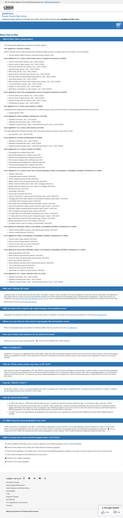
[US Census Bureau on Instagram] (45, 478)
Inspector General (12, 497)
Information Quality (12, 482)
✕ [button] (121, 507)
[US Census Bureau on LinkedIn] (34, 478)
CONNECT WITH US (13, 479)
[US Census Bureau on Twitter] (29, 478)
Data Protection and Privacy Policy (17, 488)
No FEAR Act (10, 500)
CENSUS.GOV (72, 328)
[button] (105, 512)
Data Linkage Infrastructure (15, 485)
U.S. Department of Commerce (16, 502)
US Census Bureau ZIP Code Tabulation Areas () (31, 298)
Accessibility (10, 491)
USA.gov (9, 505)
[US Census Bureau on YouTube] (40, 478)
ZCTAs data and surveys (28, 302)
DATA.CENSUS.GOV (100, 315)
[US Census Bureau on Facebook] (24, 478)
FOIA (7, 494)
